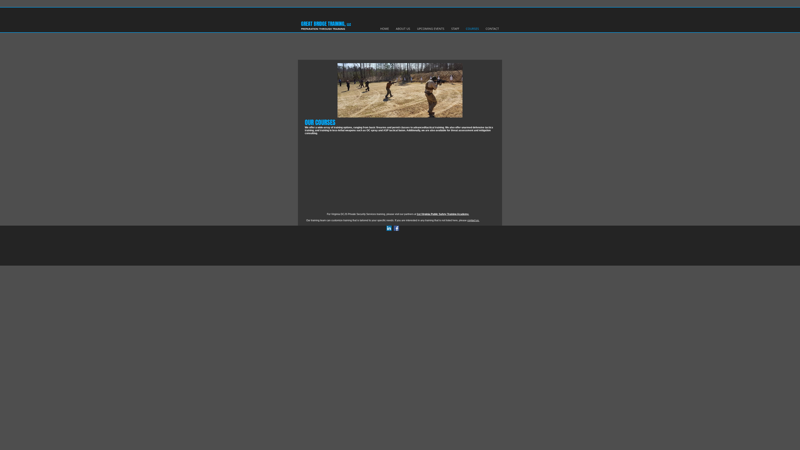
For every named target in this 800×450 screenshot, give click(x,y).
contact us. (473, 220)
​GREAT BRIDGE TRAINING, (324, 24)
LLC (349, 24)
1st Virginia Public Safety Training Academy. (443, 214)
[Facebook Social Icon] (396, 228)
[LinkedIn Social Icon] (389, 228)
